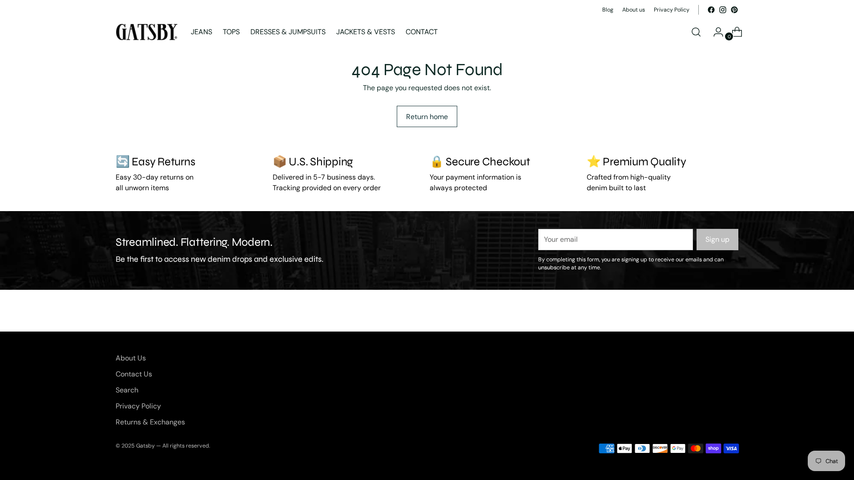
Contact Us (134, 374)
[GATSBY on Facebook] (711, 10)
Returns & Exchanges (150, 422)
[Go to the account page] (715, 32)
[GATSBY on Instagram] (723, 10)
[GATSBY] (147, 32)
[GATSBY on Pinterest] (734, 10)
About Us (131, 358)
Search (127, 390)
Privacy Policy (138, 406)
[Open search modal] (696, 32)
